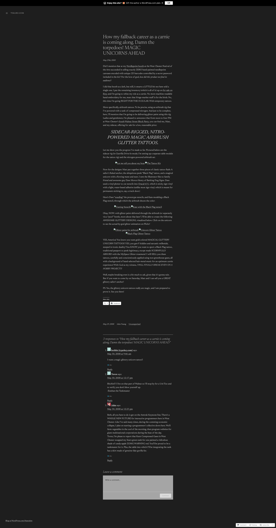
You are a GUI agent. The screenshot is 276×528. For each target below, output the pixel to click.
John (113, 405)
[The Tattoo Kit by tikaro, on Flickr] (153, 163)
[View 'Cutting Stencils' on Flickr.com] (122, 207)
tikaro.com (17, 13)
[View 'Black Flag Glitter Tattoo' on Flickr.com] (138, 234)
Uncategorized (134, 324)
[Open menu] (6, 13)
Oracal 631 (143, 184)
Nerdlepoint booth (135, 66)
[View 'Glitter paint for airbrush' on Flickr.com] (126, 230)
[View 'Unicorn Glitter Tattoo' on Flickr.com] (150, 230)
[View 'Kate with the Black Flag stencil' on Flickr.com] (146, 207)
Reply (109, 370)
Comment (165, 496)
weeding (119, 197)
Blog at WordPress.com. (14, 521)
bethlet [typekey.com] (122, 350)
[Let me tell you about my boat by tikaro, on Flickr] (130, 163)
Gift (168, 3)
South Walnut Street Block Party (134, 122)
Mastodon (28, 521)
